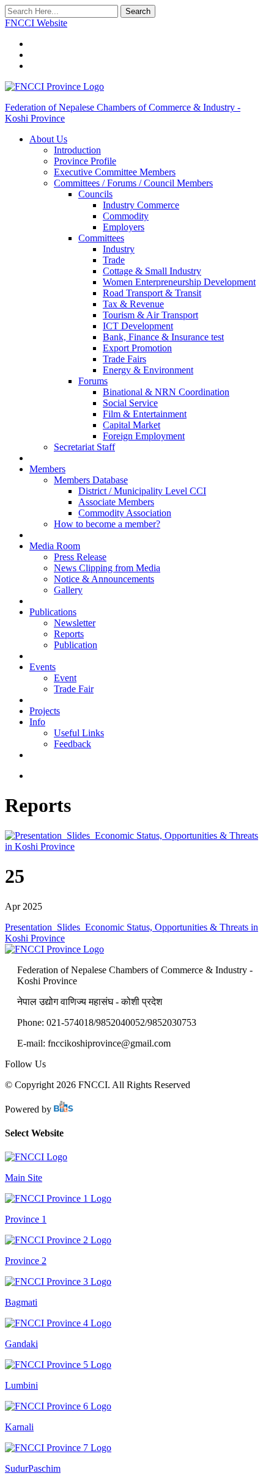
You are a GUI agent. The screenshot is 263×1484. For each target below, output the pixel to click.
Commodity (126, 216)
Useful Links (79, 733)
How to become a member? (107, 524)
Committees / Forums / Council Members (133, 183)
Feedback (72, 744)
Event (65, 678)
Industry (119, 249)
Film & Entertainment (145, 414)
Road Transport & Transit (152, 293)
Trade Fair (74, 689)
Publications (52, 612)
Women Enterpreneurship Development (179, 282)
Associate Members (116, 502)
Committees (101, 238)
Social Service (130, 403)
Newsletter (74, 623)
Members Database (91, 480)
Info (37, 722)
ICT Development (138, 326)
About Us (48, 139)
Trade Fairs (124, 359)
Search (137, 11)
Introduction (77, 150)
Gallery (68, 590)
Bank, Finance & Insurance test (163, 337)
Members (47, 469)
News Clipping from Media (107, 568)
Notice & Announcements (104, 579)
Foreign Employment (144, 436)
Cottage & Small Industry (152, 271)
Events (42, 667)
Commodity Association (124, 513)
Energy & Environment (148, 370)
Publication (75, 645)
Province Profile (85, 161)
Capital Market (131, 425)
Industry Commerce (141, 205)
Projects (44, 711)
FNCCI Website (36, 23)
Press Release (80, 557)
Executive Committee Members (115, 172)
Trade (114, 260)
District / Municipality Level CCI (142, 491)
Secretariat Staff (84, 447)
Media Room (54, 546)
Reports (69, 634)
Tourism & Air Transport (150, 315)
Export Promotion (137, 348)
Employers (123, 227)
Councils (95, 194)
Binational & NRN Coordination (166, 392)
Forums (93, 381)
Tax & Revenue (133, 304)
